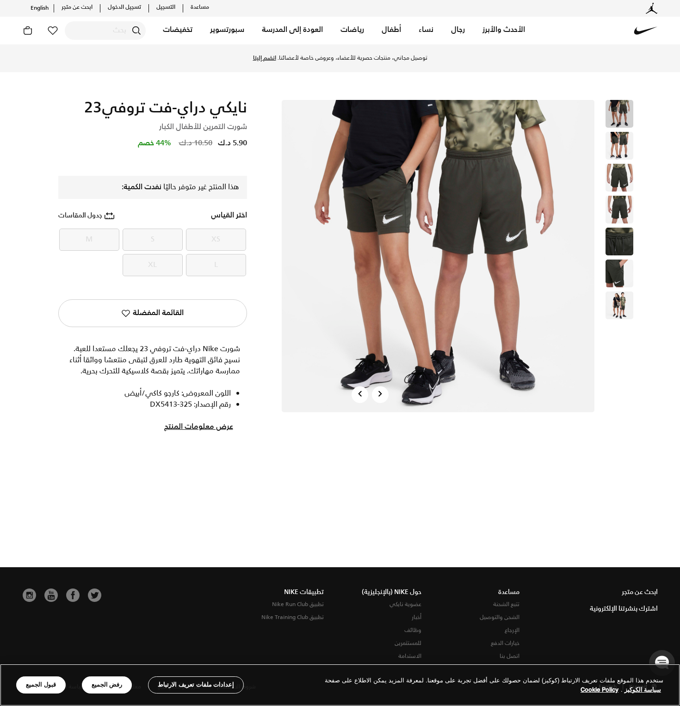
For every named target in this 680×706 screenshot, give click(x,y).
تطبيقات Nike (304, 592)
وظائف (412, 630)
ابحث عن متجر (77, 7)
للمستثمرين (408, 643)
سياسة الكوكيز (642, 689)
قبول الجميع (41, 684)
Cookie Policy (599, 689)
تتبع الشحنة (506, 604)
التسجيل (165, 7)
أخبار (416, 617)
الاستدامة (409, 656)
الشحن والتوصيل (499, 617)
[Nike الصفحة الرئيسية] (646, 30)
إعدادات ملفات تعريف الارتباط (196, 684)
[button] (504, 30)
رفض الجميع (107, 684)
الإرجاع (512, 630)
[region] (340, 685)
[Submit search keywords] (136, 30)
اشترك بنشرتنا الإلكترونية (624, 609)
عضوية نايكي (405, 604)
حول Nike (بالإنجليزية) (391, 592)
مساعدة (200, 7)
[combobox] (105, 30)
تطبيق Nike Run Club (298, 604)
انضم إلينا (264, 58)
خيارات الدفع (505, 643)
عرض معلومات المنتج (198, 427)
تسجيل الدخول (124, 7)
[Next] (380, 394)
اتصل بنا (509, 656)
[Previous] (360, 394)
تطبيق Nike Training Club (292, 617)
